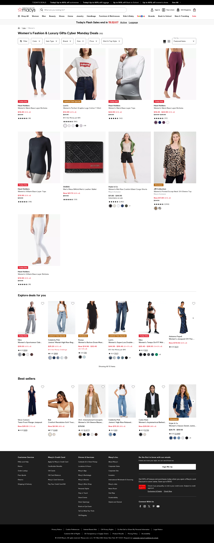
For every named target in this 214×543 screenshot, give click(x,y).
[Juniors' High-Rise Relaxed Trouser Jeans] (122, 401)
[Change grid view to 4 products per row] (164, 41)
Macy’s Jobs (112, 484)
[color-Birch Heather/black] (27, 354)
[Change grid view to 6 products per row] (169, 41)
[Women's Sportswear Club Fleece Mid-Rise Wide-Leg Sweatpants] (31, 317)
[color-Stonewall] (114, 205)
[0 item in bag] (194, 9)
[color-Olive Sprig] (126, 205)
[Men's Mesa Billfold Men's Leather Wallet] (84, 157)
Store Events (82, 497)
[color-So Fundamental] (126, 357)
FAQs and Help (23, 462)
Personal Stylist (83, 488)
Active (123, 22)
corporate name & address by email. (145, 538)
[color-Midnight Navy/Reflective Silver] (152, 354)
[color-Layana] (110, 434)
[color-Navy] (159, 122)
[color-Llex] (174, 437)
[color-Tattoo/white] (31, 354)
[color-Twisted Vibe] (118, 357)
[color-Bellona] (57, 357)
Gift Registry (82, 515)
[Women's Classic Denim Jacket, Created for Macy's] (182, 401)
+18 (84, 126)
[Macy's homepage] (19, 28)
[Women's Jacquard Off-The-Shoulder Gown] (182, 317)
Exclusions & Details (155, 491)
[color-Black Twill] (140, 434)
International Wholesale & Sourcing (120, 480)
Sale (24, 28)
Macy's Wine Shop (85, 484)
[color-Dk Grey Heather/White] (19, 354)
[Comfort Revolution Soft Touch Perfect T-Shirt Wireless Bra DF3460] (61, 401)
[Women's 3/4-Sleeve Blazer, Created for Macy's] (92, 401)
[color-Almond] (50, 434)
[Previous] (21, 74)
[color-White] (65, 125)
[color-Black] (77, 125)
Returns (20, 480)
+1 (129, 206)
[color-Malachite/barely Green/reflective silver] (156, 354)
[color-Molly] (178, 437)
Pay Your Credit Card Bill (57, 484)
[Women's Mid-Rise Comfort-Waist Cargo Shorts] (129, 157)
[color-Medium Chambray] (122, 205)
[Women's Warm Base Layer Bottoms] (39, 74)
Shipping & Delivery (25, 484)
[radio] (65, 126)
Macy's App (82, 471)
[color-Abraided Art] (114, 357)
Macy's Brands (83, 480)
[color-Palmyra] (54, 357)
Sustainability (113, 497)
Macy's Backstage (84, 475)
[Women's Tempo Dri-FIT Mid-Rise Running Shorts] (152, 317)
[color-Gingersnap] (114, 434)
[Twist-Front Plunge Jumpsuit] (31, 401)
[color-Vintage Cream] (92, 434)
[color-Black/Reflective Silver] (144, 354)
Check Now (168, 491)
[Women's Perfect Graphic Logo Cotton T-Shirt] (84, 74)
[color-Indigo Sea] (88, 434)
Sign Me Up (167, 467)
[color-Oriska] (65, 357)
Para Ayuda (22, 475)
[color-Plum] (163, 122)
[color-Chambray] (84, 357)
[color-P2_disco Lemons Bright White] (69, 125)
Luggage (133, 22)
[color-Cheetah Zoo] (155, 208)
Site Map (111, 493)
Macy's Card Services (56, 480)
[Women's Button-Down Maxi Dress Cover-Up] (92, 317)
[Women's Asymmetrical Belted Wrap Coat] (152, 401)
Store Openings (83, 502)
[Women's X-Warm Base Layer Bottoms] (39, 240)
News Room (112, 488)
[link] (39, 111)
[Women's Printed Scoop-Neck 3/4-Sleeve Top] (175, 157)
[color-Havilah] (61, 357)
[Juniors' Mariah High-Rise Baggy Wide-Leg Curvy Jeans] (61, 317)
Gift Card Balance (54, 475)
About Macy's (113, 462)
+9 (160, 354)
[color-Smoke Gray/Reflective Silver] (148, 354)
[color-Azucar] (50, 357)
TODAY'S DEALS (39, 2)
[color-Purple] (155, 122)
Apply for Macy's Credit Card (58, 462)
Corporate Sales (114, 466)
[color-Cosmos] (170, 437)
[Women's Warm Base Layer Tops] (129, 74)
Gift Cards (51, 471)
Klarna (20, 466)
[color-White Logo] (73, 125)
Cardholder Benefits (55, 466)
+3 (129, 358)
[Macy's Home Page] (26, 9)
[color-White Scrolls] (159, 208)
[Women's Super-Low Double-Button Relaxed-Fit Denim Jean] (122, 317)
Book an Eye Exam (85, 506)
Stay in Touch (83, 493)
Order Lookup (22, 471)
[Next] (57, 74)
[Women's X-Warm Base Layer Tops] (39, 157)
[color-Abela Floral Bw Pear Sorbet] (81, 125)
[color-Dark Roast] (96, 434)
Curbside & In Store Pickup (87, 462)
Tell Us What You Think (86, 511)
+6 (190, 438)
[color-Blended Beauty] (110, 357)
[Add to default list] (42, 303)
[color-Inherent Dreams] (122, 357)
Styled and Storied (115, 502)
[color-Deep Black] (110, 205)
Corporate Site (113, 471)
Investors (111, 475)
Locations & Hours (84, 466)
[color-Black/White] (140, 354)
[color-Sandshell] (54, 434)
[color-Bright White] (118, 205)
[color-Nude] (144, 434)
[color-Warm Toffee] (80, 434)
